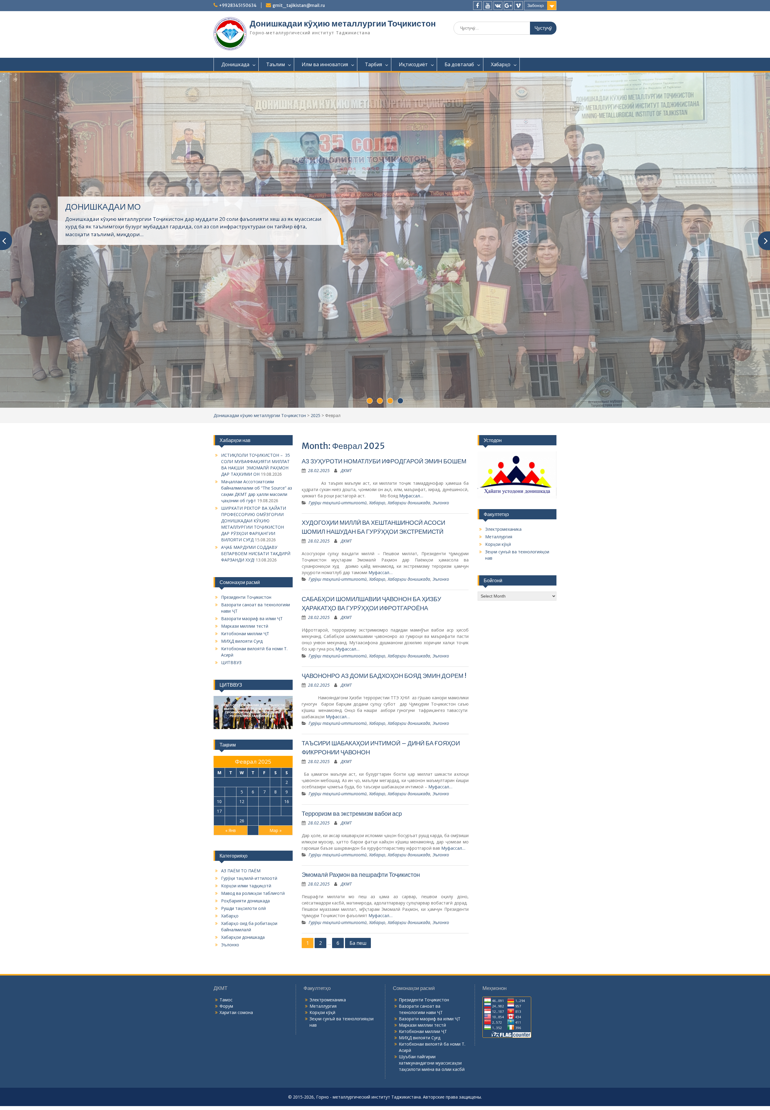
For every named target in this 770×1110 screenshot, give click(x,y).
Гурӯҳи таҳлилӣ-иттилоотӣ (338, 649)
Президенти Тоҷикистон (246, 744)
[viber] (518, 5)
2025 (315, 562)
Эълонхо (441, 649)
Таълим (275, 64)
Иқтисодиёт (413, 64)
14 (264, 948)
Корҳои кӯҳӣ (498, 691)
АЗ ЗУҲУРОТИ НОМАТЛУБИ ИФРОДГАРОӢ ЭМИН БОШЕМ (384, 608)
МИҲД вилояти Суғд (242, 788)
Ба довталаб (459, 64)
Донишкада (235, 64)
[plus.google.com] (508, 5)
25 (230, 967)
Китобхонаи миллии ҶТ (245, 780)
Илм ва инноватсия (325, 64)
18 (230, 957)
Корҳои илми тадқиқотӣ (246, 1032)
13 (253, 948)
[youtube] (487, 5)
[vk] (498, 5)
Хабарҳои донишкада (409, 649)
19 (241, 957)
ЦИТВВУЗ (231, 809)
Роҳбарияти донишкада (245, 1047)
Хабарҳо (500, 64)
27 (253, 967)
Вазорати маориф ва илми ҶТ (252, 765)
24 (219, 967)
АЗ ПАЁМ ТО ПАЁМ (240, 1017)
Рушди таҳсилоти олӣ (243, 1055)
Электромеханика (503, 676)
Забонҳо (535, 5)
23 (286, 957)
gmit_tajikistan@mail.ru (299, 5)
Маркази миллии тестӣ (244, 773)
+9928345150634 (238, 5)
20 (253, 957)
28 (264, 967)
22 (275, 957)
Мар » (276, 977)
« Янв (230, 977)
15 (275, 948)
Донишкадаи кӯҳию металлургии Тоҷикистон (343, 23)
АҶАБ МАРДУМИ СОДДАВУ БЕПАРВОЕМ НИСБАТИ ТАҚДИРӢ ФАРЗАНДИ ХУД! (256, 700)
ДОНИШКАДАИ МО (103, 261)
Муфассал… (411, 642)
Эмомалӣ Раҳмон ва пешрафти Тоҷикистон (361, 1021)
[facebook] (477, 5)
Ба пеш (358, 1089)
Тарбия (373, 64)
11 (230, 948)
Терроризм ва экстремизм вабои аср (352, 960)
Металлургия (498, 683)
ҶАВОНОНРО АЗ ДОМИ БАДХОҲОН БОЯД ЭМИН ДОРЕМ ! (384, 822)
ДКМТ (346, 617)
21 (264, 957)
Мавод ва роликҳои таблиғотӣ (253, 1040)
